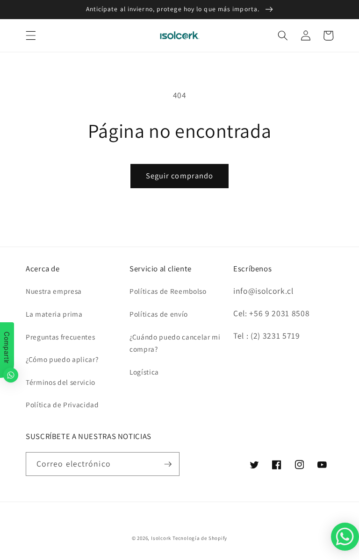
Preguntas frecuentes (60, 336)
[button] (31, 35)
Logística (144, 371)
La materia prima (54, 314)
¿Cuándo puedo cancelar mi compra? (175, 343)
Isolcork (161, 538)
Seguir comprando (180, 175)
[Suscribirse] (168, 464)
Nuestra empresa (54, 291)
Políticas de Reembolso (168, 291)
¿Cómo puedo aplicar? (62, 359)
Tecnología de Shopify (199, 538)
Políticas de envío (158, 314)
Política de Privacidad (62, 404)
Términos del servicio (60, 382)
